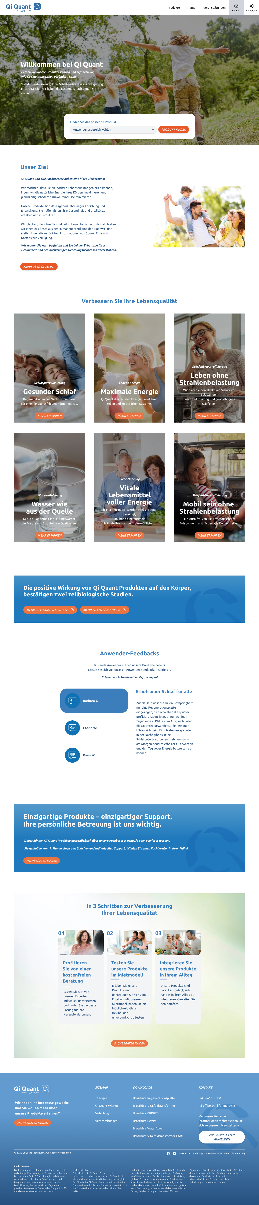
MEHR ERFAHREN (49, 415)
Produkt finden (173, 129)
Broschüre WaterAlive (147, 1128)
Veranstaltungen (214, 7)
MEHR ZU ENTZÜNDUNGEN (102, 609)
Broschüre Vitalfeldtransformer (154, 1105)
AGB (219, 1153)
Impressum (210, 1153)
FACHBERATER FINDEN (41, 860)
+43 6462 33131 (210, 1098)
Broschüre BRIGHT (145, 1113)
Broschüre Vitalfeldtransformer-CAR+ (158, 1136)
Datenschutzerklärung (191, 1153)
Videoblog (102, 1113)
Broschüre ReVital (145, 1120)
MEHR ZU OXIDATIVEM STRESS (47, 609)
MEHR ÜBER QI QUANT (39, 266)
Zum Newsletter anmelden (222, 1137)
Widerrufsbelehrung (234, 1153)
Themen (191, 7)
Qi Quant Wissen (106, 1105)
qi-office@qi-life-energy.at (217, 1105)
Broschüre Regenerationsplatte (154, 1098)
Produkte (173, 7)
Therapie (101, 1098)
